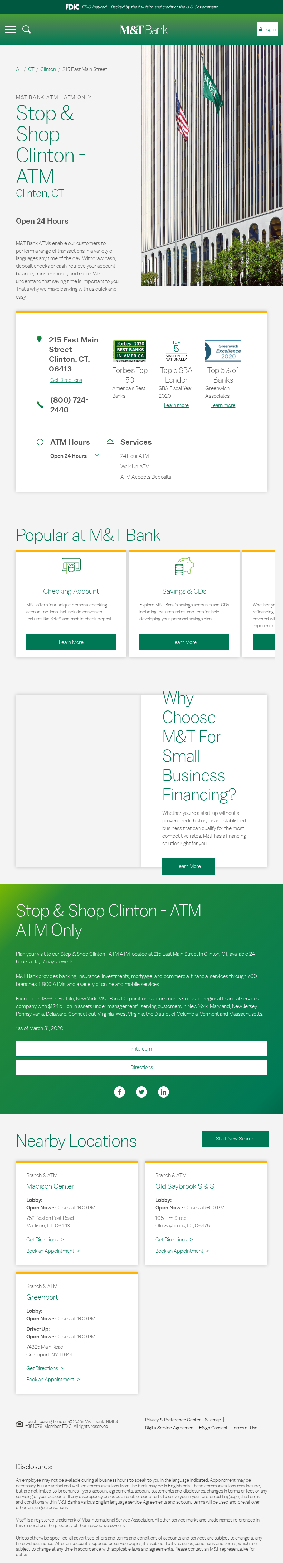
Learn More (55, 640)
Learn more (176, 405)
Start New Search (235, 1138)
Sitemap (213, 1419)
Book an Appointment (50, 1250)
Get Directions (59, 379)
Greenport (42, 1296)
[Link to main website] (144, 29)
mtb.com (141, 1048)
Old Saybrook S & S (184, 1185)
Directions (84, 1065)
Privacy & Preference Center (173, 1419)
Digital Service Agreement (170, 1427)
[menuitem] (26, 29)
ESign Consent (213, 1427)
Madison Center (50, 1185)
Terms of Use (244, 1427)
